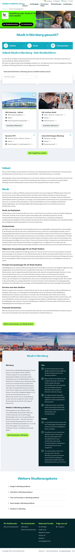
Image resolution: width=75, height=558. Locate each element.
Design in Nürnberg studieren (20, 486)
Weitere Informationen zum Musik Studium (18, 324)
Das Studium (25, 5)
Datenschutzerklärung (52, 551)
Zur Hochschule (26, 24)
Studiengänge (34, 4)
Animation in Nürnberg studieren (21, 492)
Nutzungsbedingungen (65, 551)
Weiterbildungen (56, 4)
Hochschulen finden (44, 5)
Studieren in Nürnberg (17, 509)
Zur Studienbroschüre (10, 24)
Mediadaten (24, 527)
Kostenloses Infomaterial (14, 125)
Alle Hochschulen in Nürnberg (17, 435)
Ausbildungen (67, 4)
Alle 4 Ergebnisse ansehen (37, 153)
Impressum (42, 551)
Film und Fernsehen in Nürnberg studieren (24, 498)
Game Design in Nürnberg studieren (22, 503)
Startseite (4, 9)
